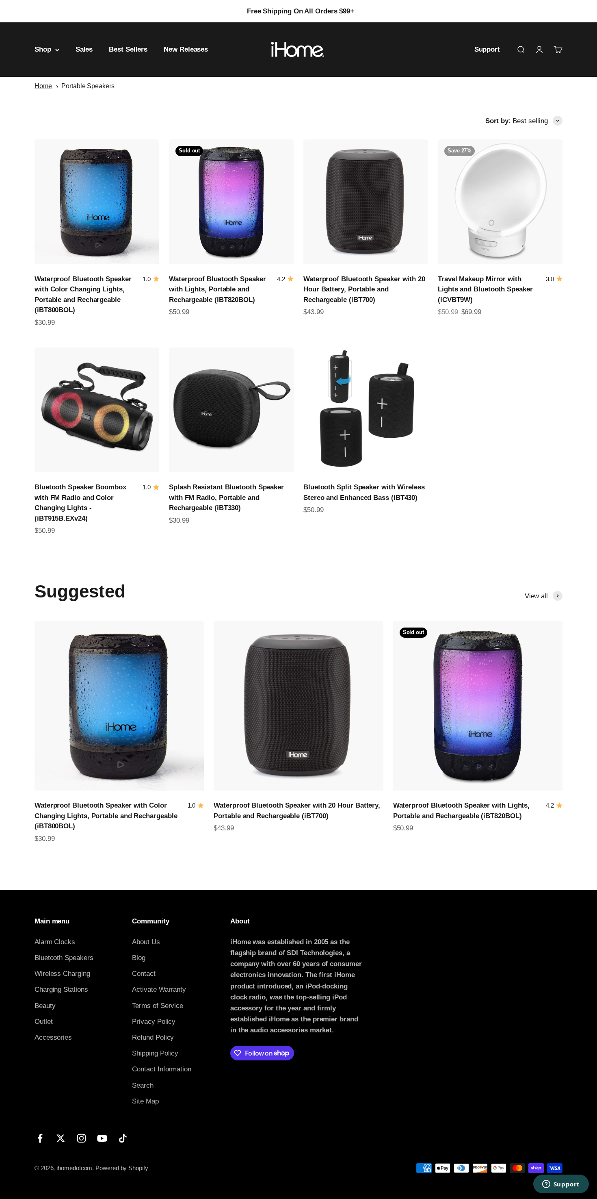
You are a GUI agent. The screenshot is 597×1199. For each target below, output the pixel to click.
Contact (143, 973)
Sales (84, 50)
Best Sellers (128, 50)
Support (487, 50)
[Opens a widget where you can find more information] (561, 1185)
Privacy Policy (153, 1021)
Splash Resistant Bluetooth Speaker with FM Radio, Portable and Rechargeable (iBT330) (226, 497)
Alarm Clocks (55, 942)
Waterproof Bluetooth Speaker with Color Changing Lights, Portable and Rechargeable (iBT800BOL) (106, 816)
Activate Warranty (159, 989)
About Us (146, 942)
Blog (138, 958)
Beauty (45, 1006)
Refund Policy (153, 1037)
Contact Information (161, 1069)
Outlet (44, 1021)
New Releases (186, 50)
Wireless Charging (62, 973)
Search (143, 1085)
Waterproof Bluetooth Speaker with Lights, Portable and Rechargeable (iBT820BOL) (217, 289)
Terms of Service (157, 1006)
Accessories (53, 1037)
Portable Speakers (88, 86)
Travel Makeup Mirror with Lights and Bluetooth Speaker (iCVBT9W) (485, 289)
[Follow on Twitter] (60, 1138)
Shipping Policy (155, 1053)
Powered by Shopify (121, 1167)
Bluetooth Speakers (64, 958)
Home (43, 86)
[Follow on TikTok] (122, 1138)
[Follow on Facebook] (40, 1138)
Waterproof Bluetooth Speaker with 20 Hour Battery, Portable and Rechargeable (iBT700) (364, 289)
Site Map (145, 1101)
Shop (43, 50)
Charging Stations (61, 989)
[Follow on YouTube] (102, 1138)
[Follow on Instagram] (81, 1138)
